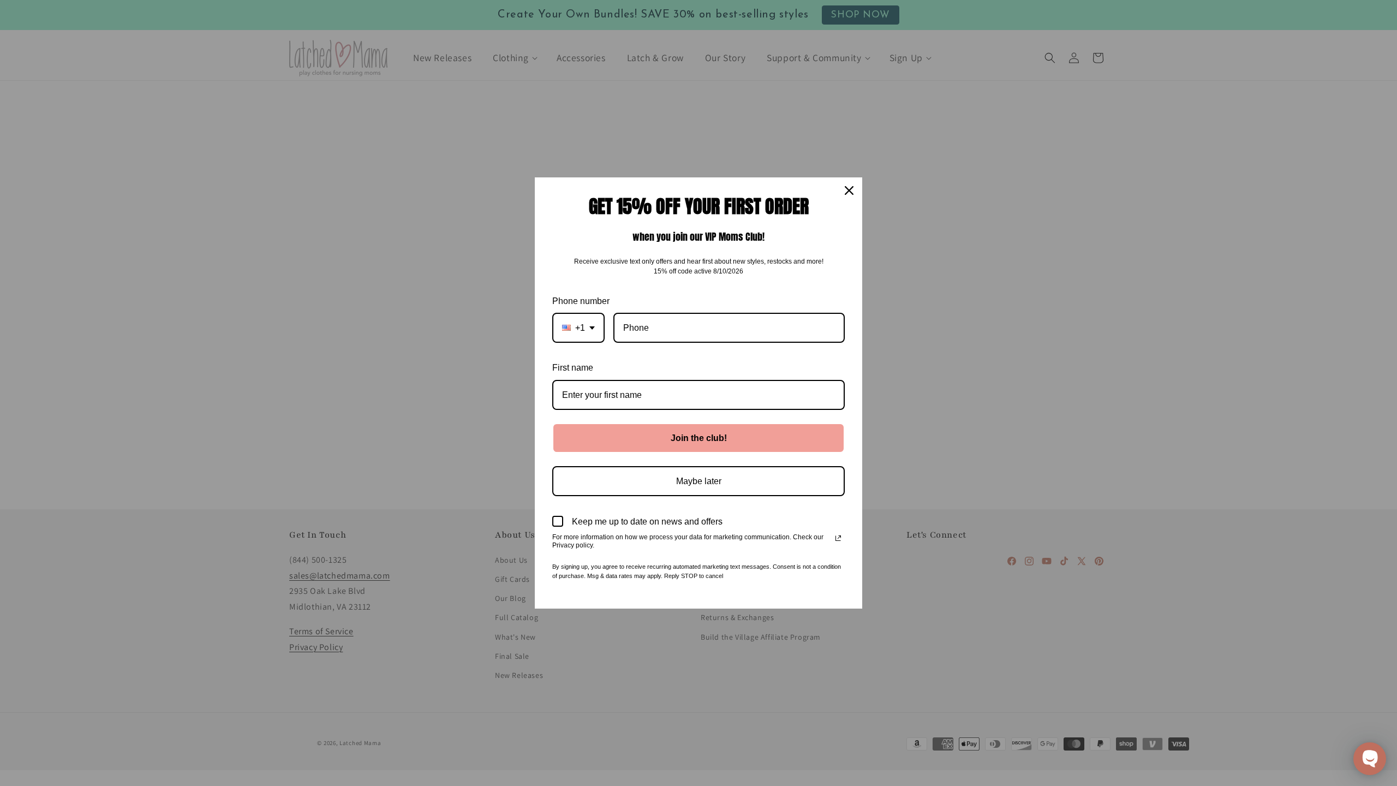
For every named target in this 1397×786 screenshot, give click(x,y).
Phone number (581, 301)
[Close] (849, 190)
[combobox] (578, 328)
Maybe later (698, 481)
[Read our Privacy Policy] (838, 538)
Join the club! (699, 438)
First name (572, 367)
